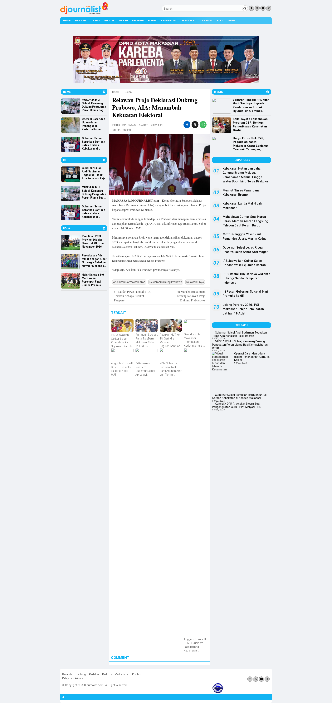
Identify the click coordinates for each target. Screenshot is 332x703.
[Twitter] (257, 8)
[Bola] (104, 228)
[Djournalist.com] (84, 13)
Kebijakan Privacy (73, 678)
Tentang (81, 674)
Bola (220, 20)
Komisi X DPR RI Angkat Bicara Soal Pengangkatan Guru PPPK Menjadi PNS (236, 405)
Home (67, 20)
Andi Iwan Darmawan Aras (129, 282)
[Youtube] (263, 8)
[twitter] (195, 124)
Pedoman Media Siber (115, 674)
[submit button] (245, 8)
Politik (109, 20)
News (96, 20)
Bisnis (152, 20)
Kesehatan (168, 20)
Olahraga (205, 20)
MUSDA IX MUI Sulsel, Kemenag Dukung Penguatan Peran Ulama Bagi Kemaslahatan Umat (240, 344)
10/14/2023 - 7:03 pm (135, 124)
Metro (123, 20)
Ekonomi (138, 20)
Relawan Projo (195, 282)
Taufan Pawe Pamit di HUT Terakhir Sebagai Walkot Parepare (133, 296)
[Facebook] (251, 8)
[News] (104, 92)
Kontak (136, 674)
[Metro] (104, 160)
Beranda (67, 674)
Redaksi (126, 129)
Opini (231, 20)
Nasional (81, 20)
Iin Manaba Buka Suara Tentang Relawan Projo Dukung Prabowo (191, 296)
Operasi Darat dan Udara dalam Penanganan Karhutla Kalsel (252, 357)
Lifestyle (187, 20)
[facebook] (187, 124)
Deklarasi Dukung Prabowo (165, 282)
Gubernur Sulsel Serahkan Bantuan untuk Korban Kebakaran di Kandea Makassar (239, 396)
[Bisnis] (267, 92)
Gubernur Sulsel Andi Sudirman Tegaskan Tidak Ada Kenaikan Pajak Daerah (239, 334)
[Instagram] (268, 8)
